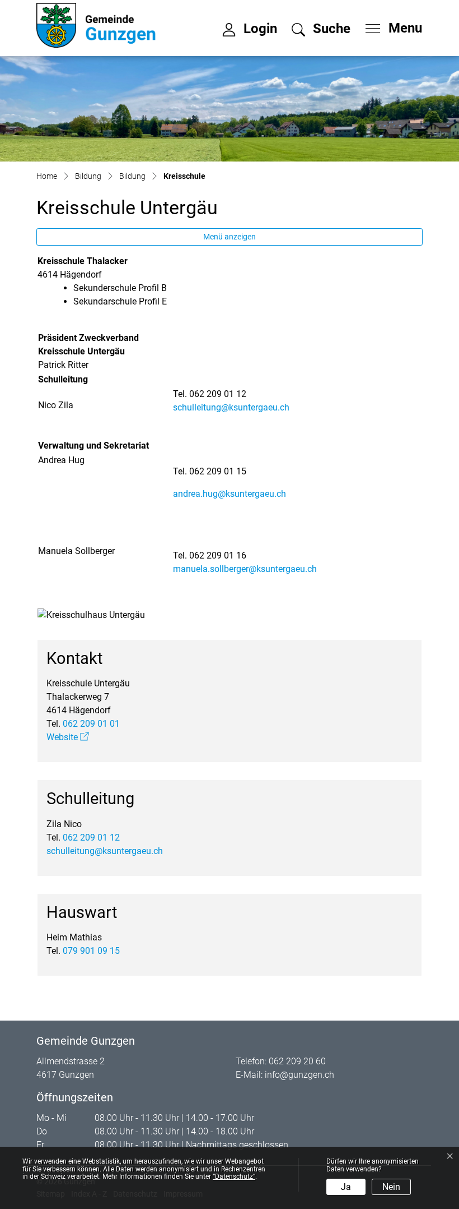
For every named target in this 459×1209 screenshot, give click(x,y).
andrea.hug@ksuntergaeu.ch (229, 493)
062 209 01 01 (91, 723)
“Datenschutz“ (234, 1176)
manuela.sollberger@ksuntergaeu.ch (245, 569)
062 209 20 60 (297, 1061)
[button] (321, 30)
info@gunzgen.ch (299, 1074)
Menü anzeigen (229, 236)
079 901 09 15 (91, 950)
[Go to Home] (46, 176)
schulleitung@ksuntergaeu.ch (231, 407)
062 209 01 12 (91, 837)
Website (67, 737)
